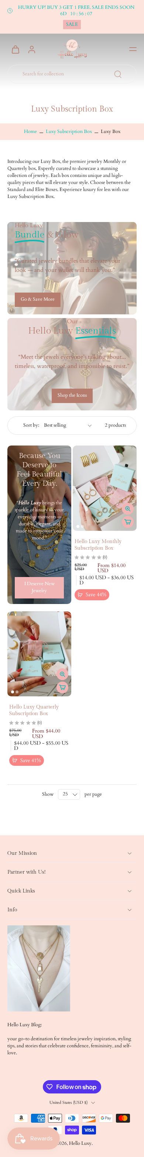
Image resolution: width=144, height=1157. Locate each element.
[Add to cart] (128, 522)
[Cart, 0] (15, 49)
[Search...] (118, 74)
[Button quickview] (128, 509)
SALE (72, 24)
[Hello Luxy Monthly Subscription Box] (105, 488)
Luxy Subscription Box (69, 132)
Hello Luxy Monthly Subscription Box (98, 544)
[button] (133, 49)
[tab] (77, 526)
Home (30, 132)
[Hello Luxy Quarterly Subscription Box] (39, 653)
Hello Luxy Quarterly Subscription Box (34, 710)
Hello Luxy (80, 1143)
